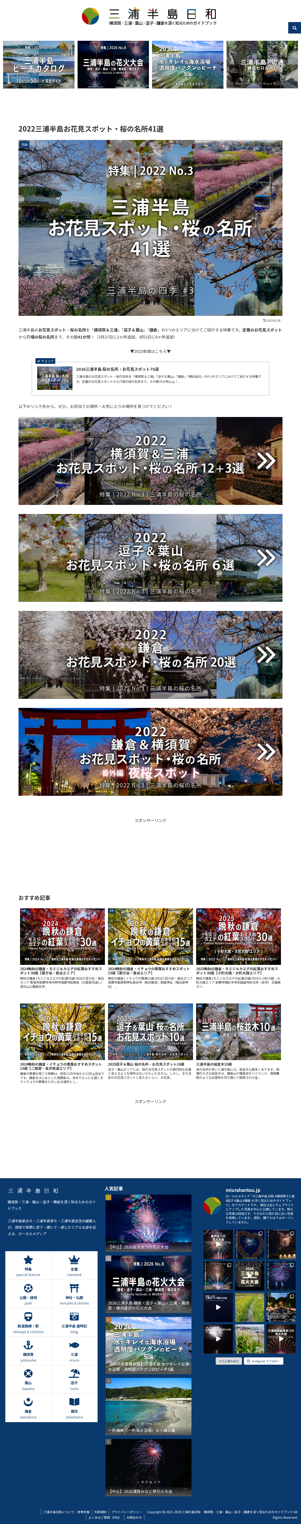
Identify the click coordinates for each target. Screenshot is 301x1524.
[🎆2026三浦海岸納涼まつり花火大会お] (281, 1339)
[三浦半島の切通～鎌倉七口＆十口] (262, 64)
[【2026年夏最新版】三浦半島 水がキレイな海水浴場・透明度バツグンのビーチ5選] (187, 64)
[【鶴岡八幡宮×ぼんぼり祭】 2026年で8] (281, 1307)
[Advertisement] (150, 107)
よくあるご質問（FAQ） (105, 1517)
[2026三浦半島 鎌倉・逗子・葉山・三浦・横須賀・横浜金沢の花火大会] (113, 64)
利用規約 (100, 1512)
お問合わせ (134, 1517)
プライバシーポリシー (126, 1512)
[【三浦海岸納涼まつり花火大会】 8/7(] (218, 1276)
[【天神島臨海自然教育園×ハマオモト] (249, 1339)
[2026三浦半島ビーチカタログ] (38, 64)
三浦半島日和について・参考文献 (66, 1512)
